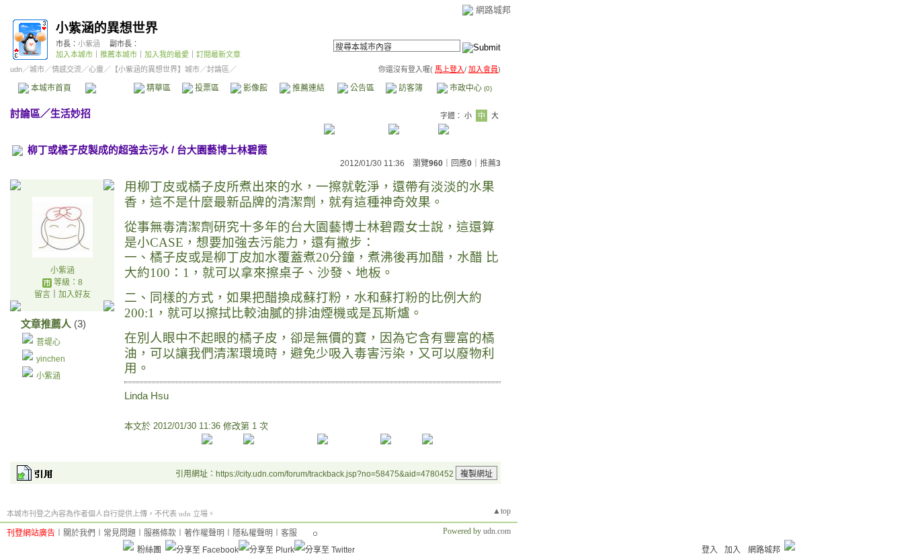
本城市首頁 (50, 88)
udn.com (497, 531)
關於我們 (79, 533)
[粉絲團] (128, 545)
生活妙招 (70, 113)
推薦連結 (307, 88)
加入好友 (74, 294)
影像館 (254, 88)
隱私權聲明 (253, 533)
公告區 (361, 88)
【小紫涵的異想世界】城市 (155, 69)
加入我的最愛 (166, 54)
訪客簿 (410, 88)
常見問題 (119, 533)
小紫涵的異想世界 (107, 28)
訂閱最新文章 (218, 54)
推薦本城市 (118, 54)
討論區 (109, 88)
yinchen (50, 359)
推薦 (490, 163)
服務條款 (160, 533)
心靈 (96, 69)
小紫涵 (89, 44)
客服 (289, 533)
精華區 (157, 88)
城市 (37, 69)
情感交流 (66, 69)
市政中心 (470, 88)
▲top (502, 511)
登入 (710, 550)
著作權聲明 (204, 533)
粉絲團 (149, 550)
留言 (42, 294)
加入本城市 (74, 54)
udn (16, 69)
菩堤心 (48, 342)
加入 (732, 550)
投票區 (206, 88)
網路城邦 (493, 10)
